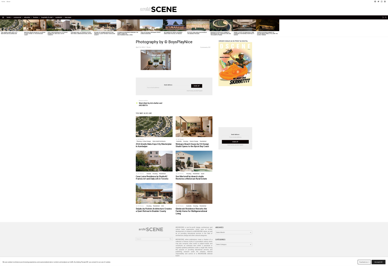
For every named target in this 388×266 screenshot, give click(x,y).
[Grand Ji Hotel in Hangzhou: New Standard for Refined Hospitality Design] (244, 25)
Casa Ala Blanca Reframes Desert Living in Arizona (151, 33)
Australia (179, 141)
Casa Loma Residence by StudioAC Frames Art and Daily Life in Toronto (58, 34)
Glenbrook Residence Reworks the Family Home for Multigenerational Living (191, 211)
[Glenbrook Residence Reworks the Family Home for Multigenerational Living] (128, 25)
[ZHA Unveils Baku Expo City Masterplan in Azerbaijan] (11, 25)
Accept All (379, 262)
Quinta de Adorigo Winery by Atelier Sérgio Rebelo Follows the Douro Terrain (267, 34)
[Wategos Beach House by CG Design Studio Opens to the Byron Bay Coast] (34, 25)
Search (171, 239)
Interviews (68, 17)
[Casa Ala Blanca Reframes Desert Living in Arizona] (151, 25)
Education (27, 17)
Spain (202, 173)
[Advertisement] (235, 108)
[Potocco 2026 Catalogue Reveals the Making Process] (197, 25)
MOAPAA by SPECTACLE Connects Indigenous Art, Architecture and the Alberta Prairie (221, 34)
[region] (194, 261)
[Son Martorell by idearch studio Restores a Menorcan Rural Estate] (81, 25)
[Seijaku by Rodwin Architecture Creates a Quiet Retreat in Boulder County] (104, 25)
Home (3, 1)
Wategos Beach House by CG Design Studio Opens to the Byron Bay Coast (34, 34)
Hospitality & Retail (46, 17)
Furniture (35, 17)
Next (387, 28)
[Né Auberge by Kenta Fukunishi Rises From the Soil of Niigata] (174, 25)
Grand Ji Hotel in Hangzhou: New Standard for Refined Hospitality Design (244, 34)
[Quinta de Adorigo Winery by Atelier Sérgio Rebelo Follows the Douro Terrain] (267, 25)
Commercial (17, 17)
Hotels (9, 17)
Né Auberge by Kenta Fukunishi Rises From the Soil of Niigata (173, 33)
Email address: (168, 85)
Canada (149, 173)
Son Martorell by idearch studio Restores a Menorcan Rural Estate (81, 33)
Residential (58, 17)
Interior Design (194, 141)
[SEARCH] (385, 17)
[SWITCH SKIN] (383, 17)
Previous (1, 28)
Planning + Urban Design (144, 141)
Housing (185, 141)
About (8, 1)
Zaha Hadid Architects (159, 141)
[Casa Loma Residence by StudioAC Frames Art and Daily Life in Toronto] (58, 25)
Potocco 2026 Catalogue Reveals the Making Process (197, 33)
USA (162, 206)
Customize (363, 262)
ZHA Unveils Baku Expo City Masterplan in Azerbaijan (9, 33)
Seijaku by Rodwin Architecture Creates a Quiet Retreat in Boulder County (104, 34)
